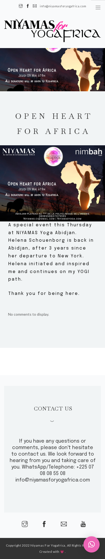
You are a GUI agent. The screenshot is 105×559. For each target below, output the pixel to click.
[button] (91, 544)
